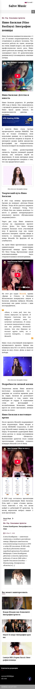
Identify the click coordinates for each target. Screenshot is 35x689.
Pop (6, 18)
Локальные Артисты (17, 18)
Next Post (7, 518)
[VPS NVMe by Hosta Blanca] (17, 121)
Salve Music (17, 6)
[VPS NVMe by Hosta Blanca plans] (17, 486)
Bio (3, 18)
